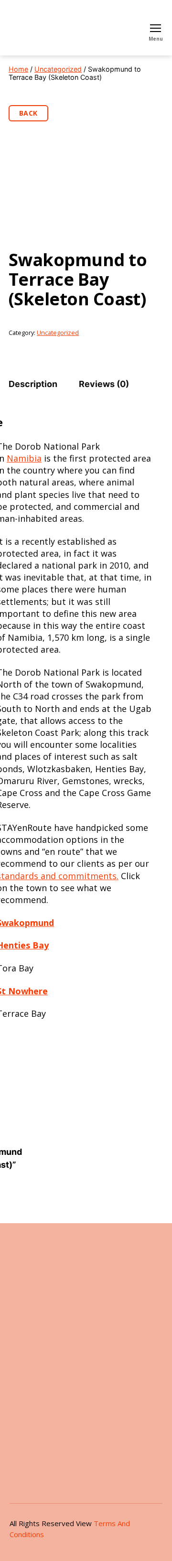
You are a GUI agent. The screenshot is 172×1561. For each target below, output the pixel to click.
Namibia (24, 458)
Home (18, 69)
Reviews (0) (104, 384)
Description (33, 384)
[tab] (33, 383)
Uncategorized (58, 69)
